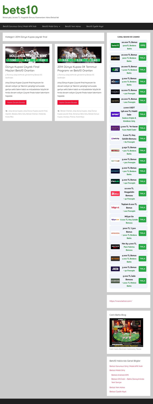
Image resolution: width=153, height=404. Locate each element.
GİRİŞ (142, 45)
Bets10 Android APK (120, 375)
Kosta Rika (9, 117)
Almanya (76, 114)
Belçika (15, 114)
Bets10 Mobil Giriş (50, 26)
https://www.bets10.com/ (121, 301)
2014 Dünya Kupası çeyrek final (35, 111)
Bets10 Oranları (32, 114)
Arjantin (8, 114)
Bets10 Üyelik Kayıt (94, 26)
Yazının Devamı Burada (16, 102)
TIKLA (142, 58)
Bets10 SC (38, 75)
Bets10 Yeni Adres (73, 26)
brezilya (66, 117)
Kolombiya (80, 117)
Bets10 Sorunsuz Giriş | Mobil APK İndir (20, 26)
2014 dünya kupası (16, 111)
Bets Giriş (22, 114)
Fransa (72, 117)
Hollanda (42, 114)
